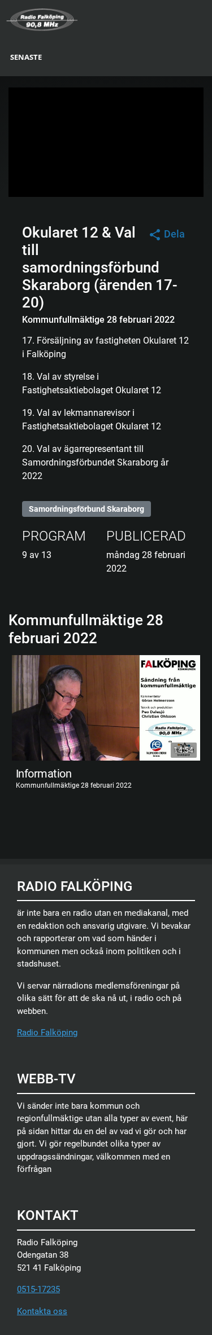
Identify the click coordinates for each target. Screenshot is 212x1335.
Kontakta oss (42, 1311)
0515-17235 (38, 1289)
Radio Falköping (47, 1032)
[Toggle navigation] (204, 18)
